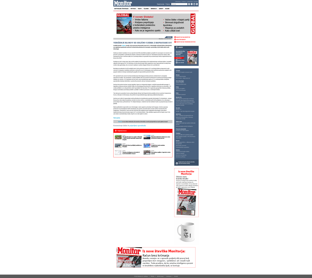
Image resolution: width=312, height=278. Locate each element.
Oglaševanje (190, 1)
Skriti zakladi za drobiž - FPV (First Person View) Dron (185, 137)
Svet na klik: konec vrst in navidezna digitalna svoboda (184, 104)
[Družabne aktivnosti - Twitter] (191, 4)
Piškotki (184, 1)
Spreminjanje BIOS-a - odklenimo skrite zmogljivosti (185, 143)
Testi (140, 8)
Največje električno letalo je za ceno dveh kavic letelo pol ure (160, 137)
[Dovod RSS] (196, 4)
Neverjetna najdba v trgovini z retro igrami (160, 152)
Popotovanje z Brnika (181, 76)
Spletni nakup (181, 39)
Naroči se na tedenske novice (185, 42)
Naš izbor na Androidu (181, 155)
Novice (133, 8)
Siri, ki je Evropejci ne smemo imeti (184, 72)
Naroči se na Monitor (183, 37)
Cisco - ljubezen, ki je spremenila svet (184, 115)
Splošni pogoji (160, 276)
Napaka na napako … (181, 88)
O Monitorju (178, 1)
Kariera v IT (178, 109)
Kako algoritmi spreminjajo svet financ (185, 98)
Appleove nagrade (180, 153)
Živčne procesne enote (181, 84)
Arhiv (161, 8)
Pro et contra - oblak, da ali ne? (183, 78)
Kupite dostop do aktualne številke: (187, 162)
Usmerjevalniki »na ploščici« (182, 147)
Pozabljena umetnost (181, 94)
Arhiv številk (181, 62)
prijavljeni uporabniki (138, 125)
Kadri (167, 8)
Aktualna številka (121, 8)
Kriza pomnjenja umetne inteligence (184, 126)
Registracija (160, 4)
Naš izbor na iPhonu (180, 156)
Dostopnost (169, 276)
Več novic (116, 118)
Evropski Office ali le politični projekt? (184, 134)
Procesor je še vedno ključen (182, 130)
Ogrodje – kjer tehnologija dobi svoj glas (185, 111)
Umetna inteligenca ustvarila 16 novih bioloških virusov (131, 152)
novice (169, 37)
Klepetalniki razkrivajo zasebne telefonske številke (185, 123)
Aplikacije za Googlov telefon (182, 151)
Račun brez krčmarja (180, 90)
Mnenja (154, 8)
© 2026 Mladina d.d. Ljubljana (141, 276)
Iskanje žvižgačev (180, 82)
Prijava (168, 4)
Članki (146, 8)
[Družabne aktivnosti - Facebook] (188, 4)
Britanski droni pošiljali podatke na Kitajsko (132, 145)
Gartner (124, 45)
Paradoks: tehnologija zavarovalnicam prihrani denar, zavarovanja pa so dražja (185, 101)
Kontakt (196, 1)
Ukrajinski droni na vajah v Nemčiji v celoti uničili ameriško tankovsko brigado (132, 138)
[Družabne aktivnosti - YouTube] (194, 4)
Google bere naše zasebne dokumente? (158, 145)
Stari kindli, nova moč (181, 145)
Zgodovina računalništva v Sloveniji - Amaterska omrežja (184, 118)
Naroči (120, 121)
